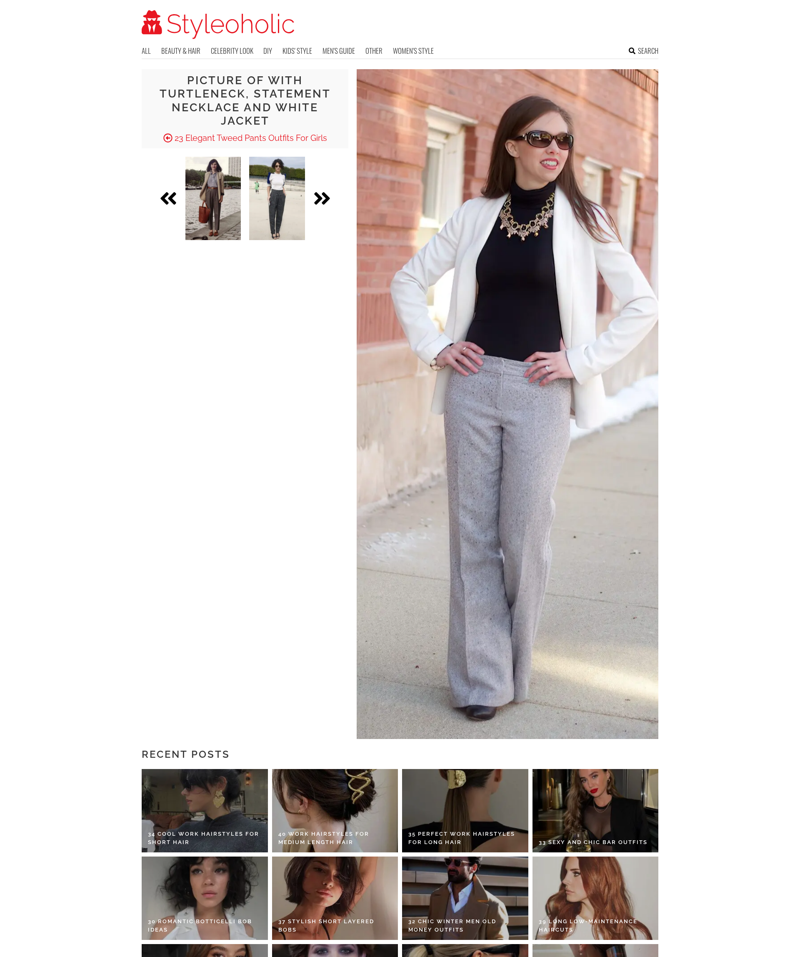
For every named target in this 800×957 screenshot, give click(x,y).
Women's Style (413, 50)
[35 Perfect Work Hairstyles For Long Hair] (465, 810)
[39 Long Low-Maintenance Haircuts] (595, 898)
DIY (267, 50)
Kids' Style (297, 50)
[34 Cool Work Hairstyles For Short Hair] (205, 810)
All (146, 50)
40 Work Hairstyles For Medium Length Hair (323, 838)
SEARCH (648, 50)
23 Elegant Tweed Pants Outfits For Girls (249, 138)
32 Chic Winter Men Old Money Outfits (452, 925)
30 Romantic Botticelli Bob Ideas (200, 925)
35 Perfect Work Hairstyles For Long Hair (461, 838)
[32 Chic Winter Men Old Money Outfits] (465, 898)
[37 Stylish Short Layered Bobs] (335, 898)
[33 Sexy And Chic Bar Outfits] (595, 810)
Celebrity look (232, 50)
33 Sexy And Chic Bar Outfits (593, 842)
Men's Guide (338, 50)
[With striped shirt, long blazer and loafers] (213, 198)
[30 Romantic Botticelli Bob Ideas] (205, 898)
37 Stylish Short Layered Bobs (326, 925)
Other (373, 50)
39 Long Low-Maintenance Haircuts (588, 925)
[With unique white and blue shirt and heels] (277, 198)
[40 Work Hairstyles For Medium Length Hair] (335, 810)
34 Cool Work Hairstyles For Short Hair (203, 838)
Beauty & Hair (180, 50)
